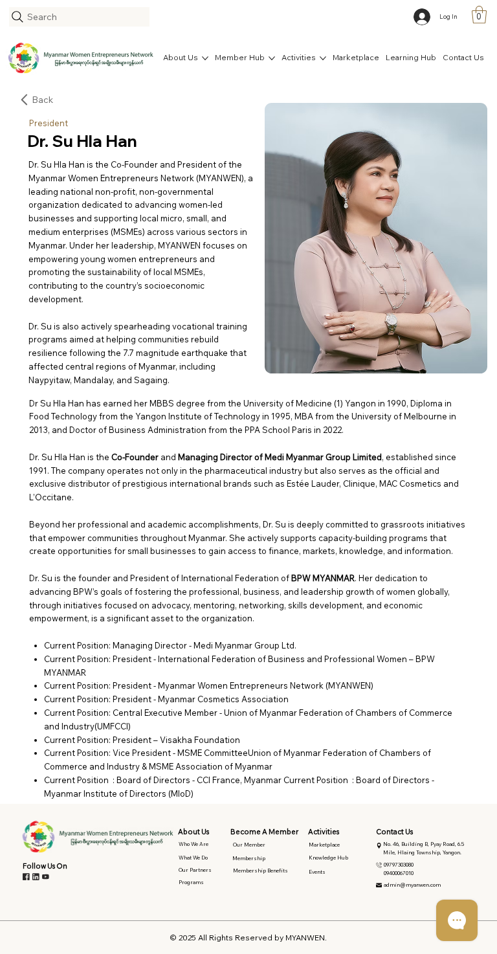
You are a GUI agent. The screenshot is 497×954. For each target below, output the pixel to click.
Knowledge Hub (328, 857)
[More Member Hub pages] (272, 58)
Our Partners (195, 870)
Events (317, 872)
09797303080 (399, 864)
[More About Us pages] (205, 58)
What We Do (193, 857)
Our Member (249, 844)
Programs (191, 882)
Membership (248, 858)
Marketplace (324, 844)
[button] (479, 14)
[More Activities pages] (323, 58)
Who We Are (193, 844)
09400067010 (399, 873)
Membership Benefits (260, 870)
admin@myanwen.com (412, 885)
